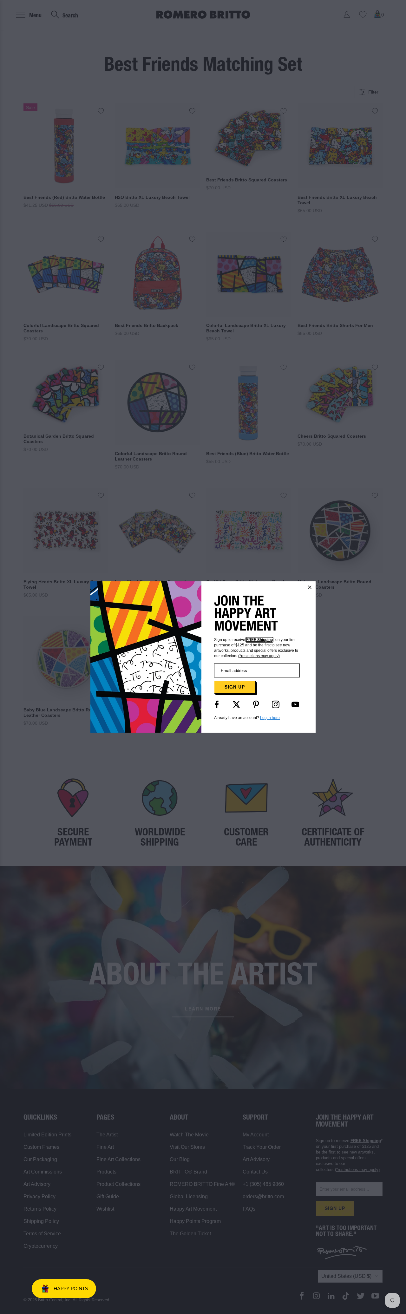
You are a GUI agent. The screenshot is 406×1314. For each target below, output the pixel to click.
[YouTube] (295, 704)
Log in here (270, 718)
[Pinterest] (256, 704)
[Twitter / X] (236, 704)
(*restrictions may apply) (259, 656)
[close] (310, 587)
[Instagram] (275, 704)
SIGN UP (235, 686)
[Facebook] (216, 704)
